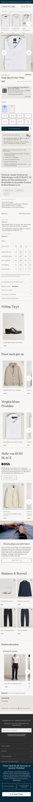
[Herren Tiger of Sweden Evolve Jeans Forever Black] (8, 618)
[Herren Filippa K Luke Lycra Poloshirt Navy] (25, 588)
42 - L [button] (5, 121)
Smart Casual (8, 190)
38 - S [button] (5, 115)
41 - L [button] (28, 115)
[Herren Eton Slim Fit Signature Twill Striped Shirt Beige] (15, 667)
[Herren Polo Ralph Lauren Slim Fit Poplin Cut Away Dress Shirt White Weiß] (5, 20)
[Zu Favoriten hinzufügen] (22, 315)
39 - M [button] (12, 115)
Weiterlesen (17, 780)
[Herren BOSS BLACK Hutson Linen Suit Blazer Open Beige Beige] (13, 496)
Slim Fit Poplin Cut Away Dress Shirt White (5, 30)
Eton (24, 28)
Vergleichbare (10, 404)
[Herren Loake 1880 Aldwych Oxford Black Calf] (13, 326)
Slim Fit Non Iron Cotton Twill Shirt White (15, 30)
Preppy (6, 194)
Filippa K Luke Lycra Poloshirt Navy (23, 601)
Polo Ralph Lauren (5, 28)
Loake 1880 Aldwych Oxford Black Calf (13, 343)
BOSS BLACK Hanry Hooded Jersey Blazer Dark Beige (11, 390)
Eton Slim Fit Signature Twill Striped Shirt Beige (13, 684)
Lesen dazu (28, 96)
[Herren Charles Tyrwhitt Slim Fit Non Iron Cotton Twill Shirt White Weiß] (16, 20)
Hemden (10, 35)
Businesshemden (19, 35)
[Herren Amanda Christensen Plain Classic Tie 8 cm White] (8, 588)
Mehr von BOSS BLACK (12, 456)
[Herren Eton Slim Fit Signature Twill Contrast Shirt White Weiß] (27, 20)
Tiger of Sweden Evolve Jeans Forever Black (7, 630)
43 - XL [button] (12, 121)
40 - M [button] (20, 115)
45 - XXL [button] (28, 121)
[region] (16, 703)
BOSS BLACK (5, 75)
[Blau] (4, 109)
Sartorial (19, 190)
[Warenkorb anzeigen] (27, 6)
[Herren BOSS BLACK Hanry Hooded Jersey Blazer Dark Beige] (13, 374)
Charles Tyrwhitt (16, 28)
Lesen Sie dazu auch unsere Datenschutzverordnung (16, 735)
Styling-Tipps (10, 306)
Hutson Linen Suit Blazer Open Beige (12, 514)
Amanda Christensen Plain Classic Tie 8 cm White (7, 601)
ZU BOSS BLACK (8, 477)
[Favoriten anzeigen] (24, 7)
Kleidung (4, 35)
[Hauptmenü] (30, 6)
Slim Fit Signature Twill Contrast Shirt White (27, 30)
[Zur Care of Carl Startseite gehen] (8, 6)
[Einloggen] (22, 6)
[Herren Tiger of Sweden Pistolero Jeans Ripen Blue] (25, 618)
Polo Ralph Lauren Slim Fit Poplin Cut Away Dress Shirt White (13, 442)
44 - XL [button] (20, 121)
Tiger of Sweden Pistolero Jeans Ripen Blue (24, 630)
